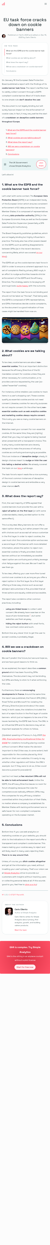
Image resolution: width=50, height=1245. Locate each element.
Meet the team (21, 930)
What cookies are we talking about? (21, 58)
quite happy (22, 286)
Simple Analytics (12, 873)
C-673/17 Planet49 (16, 895)
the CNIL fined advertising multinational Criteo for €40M (24, 739)
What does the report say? (17, 62)
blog (20, 468)
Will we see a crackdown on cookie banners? (24, 67)
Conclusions (11, 71)
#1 (3, 895)
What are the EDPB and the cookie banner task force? (25, 52)
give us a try (31, 884)
